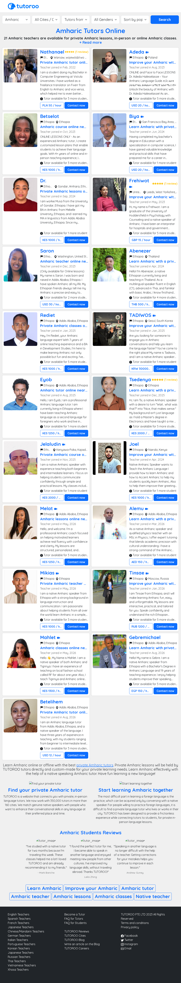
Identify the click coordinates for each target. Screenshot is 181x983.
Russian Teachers (19, 957)
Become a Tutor (74, 914)
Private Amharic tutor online (65, 62)
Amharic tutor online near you (66, 390)
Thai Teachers (17, 961)
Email (127, 948)
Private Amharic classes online (66, 325)
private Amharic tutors (94, 765)
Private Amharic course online (66, 454)
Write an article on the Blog (82, 944)
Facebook (131, 935)
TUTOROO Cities (75, 935)
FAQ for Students (75, 923)
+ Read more (90, 42)
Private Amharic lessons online (66, 191)
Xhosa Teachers (18, 969)
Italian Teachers (18, 940)
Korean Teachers (19, 948)
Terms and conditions (135, 923)
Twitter (128, 940)
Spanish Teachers (19, 918)
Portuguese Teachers (21, 944)
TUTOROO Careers (76, 948)
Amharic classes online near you (68, 648)
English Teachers (18, 914)
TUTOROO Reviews (76, 931)
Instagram (131, 944)
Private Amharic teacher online (67, 583)
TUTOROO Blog (74, 940)
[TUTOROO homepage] (23, 6)
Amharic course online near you (67, 126)
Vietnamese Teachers (22, 965)
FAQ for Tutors (73, 918)
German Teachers (19, 935)
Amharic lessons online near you (68, 519)
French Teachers (18, 923)
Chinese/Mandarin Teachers (26, 931)
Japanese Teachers (21, 927)
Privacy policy (130, 927)
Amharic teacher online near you (68, 261)
